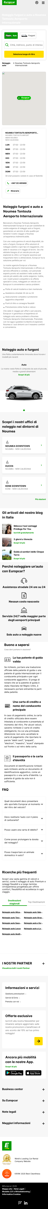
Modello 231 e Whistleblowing (16, 1191)
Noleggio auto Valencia (34, 912)
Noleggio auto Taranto (12, 917)
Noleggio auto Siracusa (34, 917)
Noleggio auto (6, 64)
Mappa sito (7, 1189)
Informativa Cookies (11, 1194)
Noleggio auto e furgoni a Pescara (34, 923)
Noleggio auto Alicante (12, 912)
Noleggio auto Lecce (11, 928)
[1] (24, 410)
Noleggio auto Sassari (12, 923)
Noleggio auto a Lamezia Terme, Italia (34, 928)
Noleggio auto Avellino (12, 934)
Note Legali (19, 1189)
